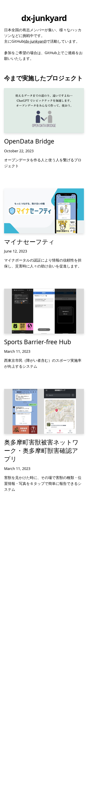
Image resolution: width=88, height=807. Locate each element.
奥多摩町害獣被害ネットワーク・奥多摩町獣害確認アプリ (41, 450)
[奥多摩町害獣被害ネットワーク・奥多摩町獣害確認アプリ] (44, 411)
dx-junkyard (35, 41)
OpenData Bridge (29, 141)
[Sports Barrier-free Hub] (44, 311)
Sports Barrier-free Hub (37, 342)
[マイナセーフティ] (44, 210)
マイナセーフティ (29, 241)
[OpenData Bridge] (44, 110)
